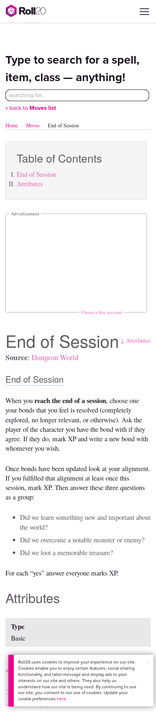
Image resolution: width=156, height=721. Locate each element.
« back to (30, 108)
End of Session (36, 174)
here (61, 699)
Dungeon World (55, 357)
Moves (33, 125)
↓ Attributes (135, 340)
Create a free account (101, 312)
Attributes (30, 183)
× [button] (148, 662)
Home (11, 125)
